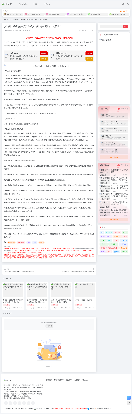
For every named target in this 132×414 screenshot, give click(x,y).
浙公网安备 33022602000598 (44, 408)
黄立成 (125, 252)
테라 (102, 233)
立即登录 (49, 326)
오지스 (125, 233)
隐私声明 (69, 380)
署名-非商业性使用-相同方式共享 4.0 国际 (17, 398)
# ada (28, 242)
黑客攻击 (124, 240)
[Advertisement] (114, 72)
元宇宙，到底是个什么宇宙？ (84, 300)
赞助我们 (125, 11)
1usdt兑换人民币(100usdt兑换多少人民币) (119, 203)
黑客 (103, 244)
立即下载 (43, 59)
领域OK (27, 30)
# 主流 (34, 242)
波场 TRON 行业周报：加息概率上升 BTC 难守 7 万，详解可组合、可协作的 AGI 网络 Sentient (119, 181)
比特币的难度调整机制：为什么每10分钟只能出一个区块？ (61, 301)
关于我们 (77, 380)
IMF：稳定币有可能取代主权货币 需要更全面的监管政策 (119, 196)
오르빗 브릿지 (105, 236)
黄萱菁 (116, 252)
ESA (98, 408)
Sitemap (85, 380)
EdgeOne (92, 408)
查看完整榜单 (114, 157)
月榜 (126, 108)
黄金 (102, 252)
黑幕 (102, 240)
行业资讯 (16, 19)
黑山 (115, 240)
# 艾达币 (41, 242)
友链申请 (49, 380)
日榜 (118, 108)
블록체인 (117, 236)
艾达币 (6, 42)
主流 (18, 42)
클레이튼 (109, 233)
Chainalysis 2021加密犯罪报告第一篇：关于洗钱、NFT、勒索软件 (119, 188)
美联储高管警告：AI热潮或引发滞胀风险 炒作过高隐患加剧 (37, 301)
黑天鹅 (113, 244)
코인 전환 (117, 233)
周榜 (122, 108)
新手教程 (9, 19)
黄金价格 (124, 248)
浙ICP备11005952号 (28, 408)
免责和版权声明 (59, 380)
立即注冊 (43, 53)
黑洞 (125, 236)
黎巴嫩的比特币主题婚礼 (109, 248)
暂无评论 (8, 313)
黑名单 (123, 244)
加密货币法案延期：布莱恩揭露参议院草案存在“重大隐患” (13, 301)
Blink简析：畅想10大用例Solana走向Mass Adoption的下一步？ (119, 212)
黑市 (109, 240)
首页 (5, 19)
